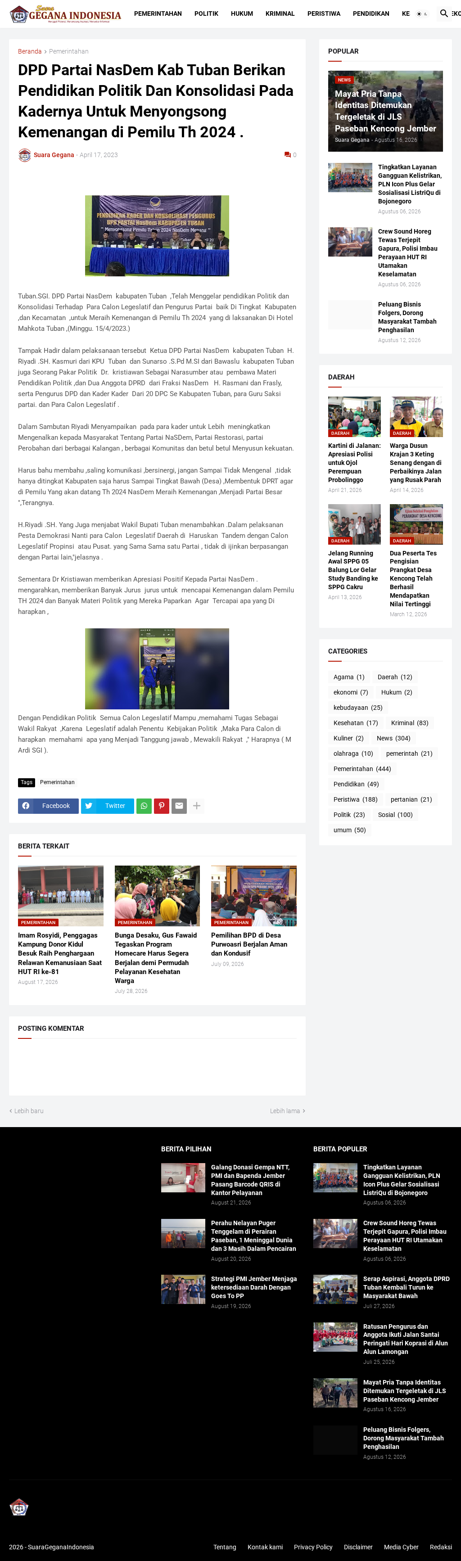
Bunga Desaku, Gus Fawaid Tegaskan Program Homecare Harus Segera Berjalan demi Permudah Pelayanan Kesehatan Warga (156, 958)
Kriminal (280, 13)
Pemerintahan (158, 13)
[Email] (179, 806)
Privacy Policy (313, 1547)
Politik (206, 13)
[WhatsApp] (144, 806)
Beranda (30, 51)
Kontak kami (265, 1547)
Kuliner (349, 738)
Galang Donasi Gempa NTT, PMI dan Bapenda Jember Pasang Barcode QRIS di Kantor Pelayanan (250, 1180)
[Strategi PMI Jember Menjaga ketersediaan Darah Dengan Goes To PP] (183, 1289)
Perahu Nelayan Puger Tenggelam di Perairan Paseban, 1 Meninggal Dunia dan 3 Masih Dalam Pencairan (253, 1235)
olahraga (353, 753)
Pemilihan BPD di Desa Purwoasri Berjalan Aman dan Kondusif (249, 944)
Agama (349, 677)
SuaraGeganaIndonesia (61, 1547)
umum (350, 830)
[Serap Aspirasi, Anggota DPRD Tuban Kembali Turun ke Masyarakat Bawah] (335, 1289)
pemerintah (409, 753)
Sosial (395, 814)
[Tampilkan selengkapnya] (196, 806)
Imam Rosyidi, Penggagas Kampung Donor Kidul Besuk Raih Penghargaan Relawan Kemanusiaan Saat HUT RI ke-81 (60, 953)
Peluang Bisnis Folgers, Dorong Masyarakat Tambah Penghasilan (407, 317)
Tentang (224, 1547)
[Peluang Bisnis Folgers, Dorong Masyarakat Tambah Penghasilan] (350, 314)
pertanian (411, 799)
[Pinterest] (161, 806)
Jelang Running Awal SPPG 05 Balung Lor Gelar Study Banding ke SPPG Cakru (353, 570)
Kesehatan (356, 722)
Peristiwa (323, 13)
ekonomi (351, 692)
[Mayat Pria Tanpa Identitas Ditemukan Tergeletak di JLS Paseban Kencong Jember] (335, 1393)
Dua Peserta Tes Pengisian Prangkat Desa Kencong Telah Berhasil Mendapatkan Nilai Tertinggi (413, 579)
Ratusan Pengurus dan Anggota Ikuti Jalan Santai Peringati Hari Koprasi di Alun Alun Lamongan (405, 1339)
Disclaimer (358, 1547)
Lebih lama (285, 1110)
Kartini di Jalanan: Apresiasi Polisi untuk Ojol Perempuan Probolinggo (354, 462)
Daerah (395, 677)
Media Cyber (401, 1547)
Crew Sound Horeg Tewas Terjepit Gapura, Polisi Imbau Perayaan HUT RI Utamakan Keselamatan (408, 253)
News (394, 738)
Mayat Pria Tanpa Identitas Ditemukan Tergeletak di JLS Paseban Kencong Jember (404, 1391)
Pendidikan (371, 13)
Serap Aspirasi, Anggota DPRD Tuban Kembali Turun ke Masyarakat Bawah (406, 1287)
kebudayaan (358, 707)
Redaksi (441, 1547)
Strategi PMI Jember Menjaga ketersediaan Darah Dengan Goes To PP (254, 1287)
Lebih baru (29, 1110)
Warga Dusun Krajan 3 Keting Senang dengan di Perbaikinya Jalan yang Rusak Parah (416, 462)
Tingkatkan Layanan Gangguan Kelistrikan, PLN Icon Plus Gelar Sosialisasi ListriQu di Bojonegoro (410, 184)
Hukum (242, 13)
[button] (422, 13)
